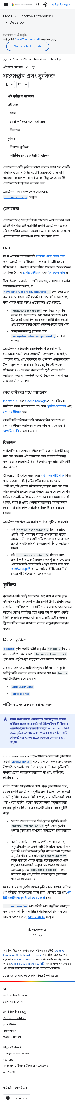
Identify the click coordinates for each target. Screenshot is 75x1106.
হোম (5, 59)
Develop (16, 22)
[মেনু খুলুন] (6, 4)
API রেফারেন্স (36, 917)
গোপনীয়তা (21, 1087)
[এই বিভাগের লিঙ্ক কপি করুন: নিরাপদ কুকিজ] (30, 640)
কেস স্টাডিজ (9, 1024)
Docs (7, 16)
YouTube (8, 1059)
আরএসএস (9, 1072)
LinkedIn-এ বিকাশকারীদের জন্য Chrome (25, 1066)
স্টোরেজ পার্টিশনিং (52, 476)
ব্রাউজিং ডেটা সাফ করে (50, 256)
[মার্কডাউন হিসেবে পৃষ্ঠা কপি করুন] (20, 84)
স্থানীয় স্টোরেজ (32, 273)
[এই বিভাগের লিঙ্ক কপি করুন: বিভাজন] (19, 443)
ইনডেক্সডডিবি (56, 273)
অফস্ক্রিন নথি (11, 431)
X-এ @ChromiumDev (16, 1053)
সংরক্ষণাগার (9, 1030)
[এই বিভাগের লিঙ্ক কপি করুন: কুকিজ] (20, 585)
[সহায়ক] (28, 67)
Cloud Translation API (27, 39)
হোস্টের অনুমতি (21, 569)
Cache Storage (36, 401)
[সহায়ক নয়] (33, 67)
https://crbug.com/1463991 (50, 737)
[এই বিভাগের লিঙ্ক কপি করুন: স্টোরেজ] (23, 209)
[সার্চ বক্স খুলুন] (38, 4)
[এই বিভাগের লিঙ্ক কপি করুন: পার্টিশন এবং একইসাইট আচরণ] (56, 705)
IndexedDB (11, 401)
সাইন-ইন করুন (61, 4)
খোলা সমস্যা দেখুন (13, 1001)
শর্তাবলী (7, 1087)
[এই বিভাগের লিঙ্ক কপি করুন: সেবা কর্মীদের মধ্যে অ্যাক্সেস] (50, 393)
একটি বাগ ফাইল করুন (15, 995)
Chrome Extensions (35, 16)
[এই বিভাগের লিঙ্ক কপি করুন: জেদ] (14, 248)
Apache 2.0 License (24, 959)
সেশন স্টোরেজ (12, 412)
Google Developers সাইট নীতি (28, 963)
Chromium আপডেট (14, 1018)
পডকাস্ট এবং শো (12, 1037)
